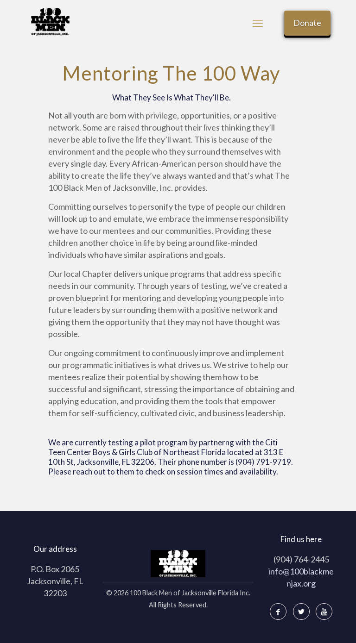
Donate (307, 23)
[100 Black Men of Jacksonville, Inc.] (50, 21)
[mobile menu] (258, 23)
